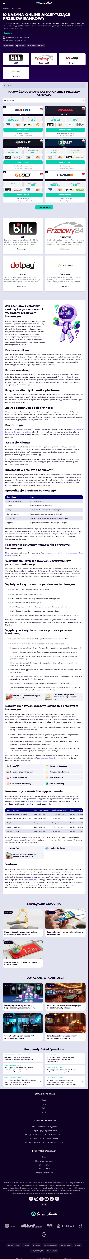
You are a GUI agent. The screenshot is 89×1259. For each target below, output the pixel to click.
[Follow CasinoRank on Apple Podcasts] (57, 1199)
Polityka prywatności (44, 1172)
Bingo (44, 1100)
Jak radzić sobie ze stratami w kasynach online (44, 1142)
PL (43, 1205)
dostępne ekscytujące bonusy (52, 758)
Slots (44, 1112)
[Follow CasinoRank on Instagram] (36, 1199)
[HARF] (32, 1226)
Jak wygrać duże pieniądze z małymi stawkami (44, 1134)
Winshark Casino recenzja (23, 166)
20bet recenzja (65, 166)
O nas (44, 1157)
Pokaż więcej (43, 207)
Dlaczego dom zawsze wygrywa (44, 1126)
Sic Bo (44, 1108)
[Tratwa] (65, 1226)
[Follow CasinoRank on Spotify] (52, 1199)
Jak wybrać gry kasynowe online (44, 1130)
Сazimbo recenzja (65, 198)
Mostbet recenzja (23, 133)
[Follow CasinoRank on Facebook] (31, 1199)
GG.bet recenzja (23, 198)
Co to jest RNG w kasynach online (44, 1138)
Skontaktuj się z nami (44, 1161)
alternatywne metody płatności (37, 801)
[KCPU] (50, 1226)
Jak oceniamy (44, 1165)
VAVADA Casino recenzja (65, 133)
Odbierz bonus (23, 130)
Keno (44, 1104)
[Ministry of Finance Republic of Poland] (10, 1226)
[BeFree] (81, 1226)
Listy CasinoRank (30, 880)
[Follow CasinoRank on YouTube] (46, 1199)
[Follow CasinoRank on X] (41, 1199)
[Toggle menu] (4, 3)
